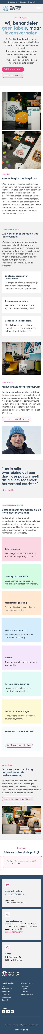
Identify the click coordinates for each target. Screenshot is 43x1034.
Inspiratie (31, 2)
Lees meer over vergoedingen (17, 799)
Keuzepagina (12, 2)
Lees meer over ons (13, 75)
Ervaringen (6, 994)
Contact (5, 1000)
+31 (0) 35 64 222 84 (14, 894)
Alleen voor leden (27, 994)
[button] (38, 8)
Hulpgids (22, 2)
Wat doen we (7, 989)
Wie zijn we (6, 991)
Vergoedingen (7, 997)
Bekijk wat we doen (13, 69)
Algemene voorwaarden (29, 1025)
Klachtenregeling (21, 1030)
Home (4, 986)
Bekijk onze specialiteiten (19, 745)
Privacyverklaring (11, 1025)
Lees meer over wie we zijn (16, 419)
